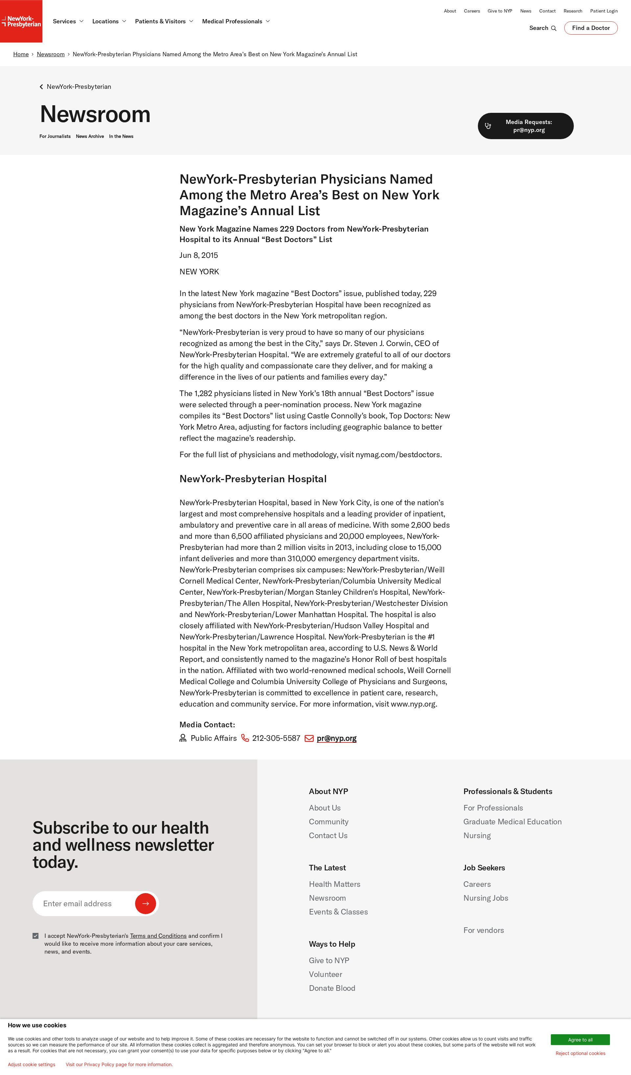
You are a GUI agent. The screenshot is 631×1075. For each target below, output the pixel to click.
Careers (472, 11)
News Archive (90, 136)
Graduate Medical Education (512, 821)
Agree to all (580, 1039)
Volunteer (325, 974)
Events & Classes (338, 911)
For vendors (483, 930)
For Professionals (493, 808)
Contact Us (328, 835)
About (450, 11)
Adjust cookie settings (31, 1064)
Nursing (477, 835)
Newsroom (51, 54)
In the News (121, 136)
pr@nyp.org (336, 738)
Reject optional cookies (580, 1053)
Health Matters (335, 884)
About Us (325, 808)
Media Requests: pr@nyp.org (529, 126)
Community (329, 821)
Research (573, 11)
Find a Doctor (591, 29)
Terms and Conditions (158, 935)
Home (21, 54)
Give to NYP (500, 11)
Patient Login (604, 11)
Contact (547, 11)
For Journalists (55, 136)
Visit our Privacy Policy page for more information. (119, 1064)
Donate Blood (332, 988)
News (525, 11)
